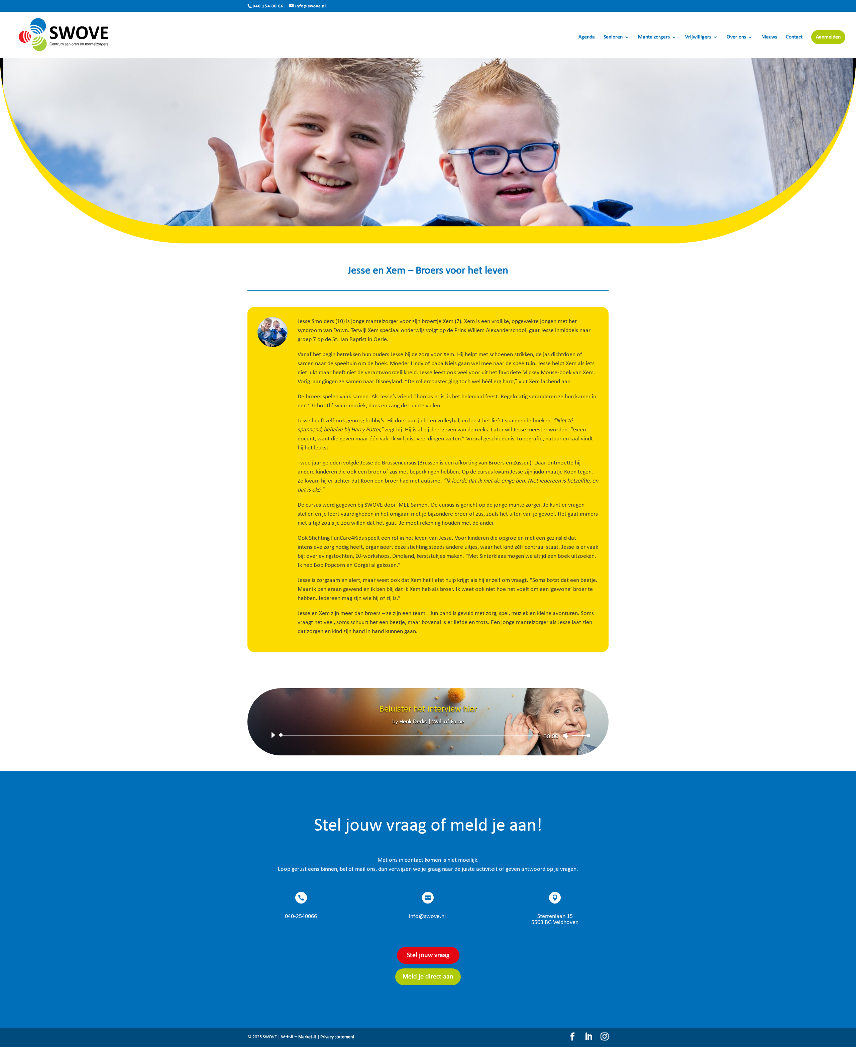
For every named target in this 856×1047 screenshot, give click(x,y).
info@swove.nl (427, 916)
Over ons (736, 37)
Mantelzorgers (654, 37)
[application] (428, 735)
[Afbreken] (566, 736)
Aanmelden (828, 37)
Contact (794, 37)
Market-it (307, 1037)
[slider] (579, 735)
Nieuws (769, 37)
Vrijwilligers (698, 37)
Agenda (586, 37)
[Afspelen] (273, 735)
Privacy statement (337, 1037)
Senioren (613, 37)
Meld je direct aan (428, 976)
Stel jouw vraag (428, 955)
